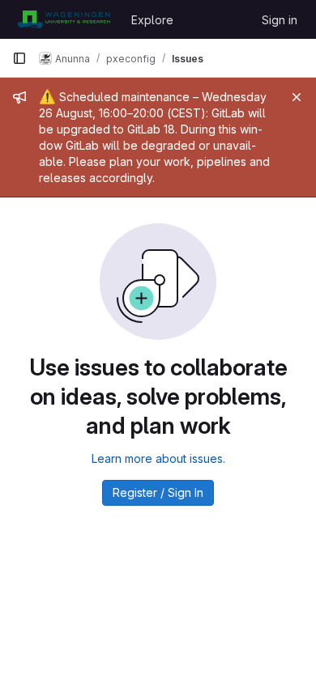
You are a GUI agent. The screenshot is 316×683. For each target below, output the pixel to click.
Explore (152, 20)
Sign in (279, 20)
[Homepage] (63, 19)
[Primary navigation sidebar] (19, 58)
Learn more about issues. (158, 458)
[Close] (296, 97)
